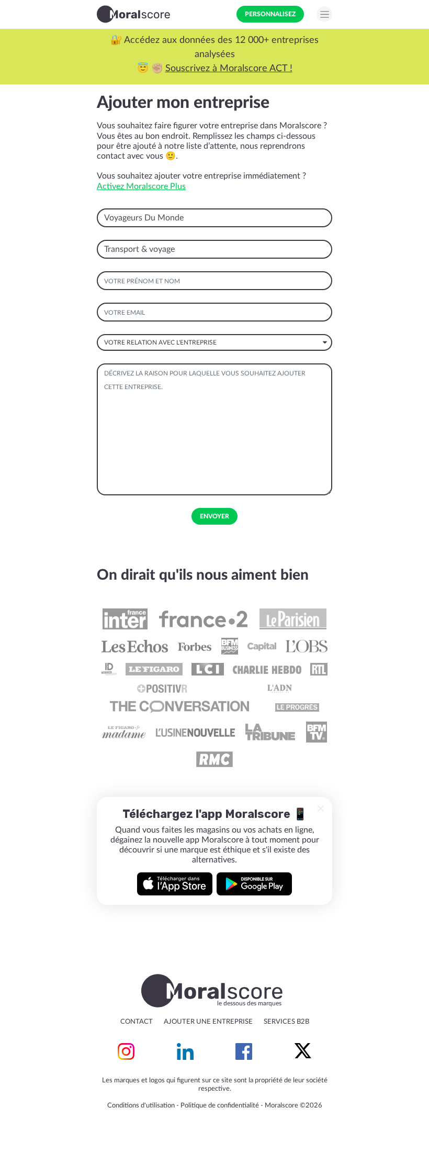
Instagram (126, 1051)
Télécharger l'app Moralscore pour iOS (174, 883)
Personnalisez (270, 14)
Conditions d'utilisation (141, 1105)
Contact (136, 1021)
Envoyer (214, 516)
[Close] (321, 808)
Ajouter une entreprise (208, 1021)
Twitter (303, 1051)
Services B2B (286, 1021)
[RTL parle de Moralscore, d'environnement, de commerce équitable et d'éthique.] (319, 669)
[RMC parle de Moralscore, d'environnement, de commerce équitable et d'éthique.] (214, 759)
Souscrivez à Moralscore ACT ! (228, 68)
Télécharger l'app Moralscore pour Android (254, 883)
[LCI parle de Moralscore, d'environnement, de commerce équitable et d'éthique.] (207, 669)
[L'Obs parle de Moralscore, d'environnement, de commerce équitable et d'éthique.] (306, 646)
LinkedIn (185, 1051)
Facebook (243, 1051)
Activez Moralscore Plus (141, 186)
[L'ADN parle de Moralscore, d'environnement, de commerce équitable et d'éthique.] (279, 688)
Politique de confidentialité (219, 1105)
